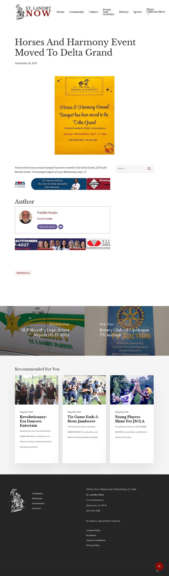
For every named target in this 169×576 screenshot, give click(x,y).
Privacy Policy (93, 545)
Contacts (36, 508)
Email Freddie (44, 219)
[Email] (60, 226)
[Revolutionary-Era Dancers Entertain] (36, 419)
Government (38, 503)
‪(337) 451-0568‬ (93, 510)
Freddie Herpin (47, 212)
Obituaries (37, 498)
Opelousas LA (23, 273)
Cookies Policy (93, 530)
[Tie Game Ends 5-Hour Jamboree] (84, 419)
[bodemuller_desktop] (62, 191)
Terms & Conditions (95, 540)
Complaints (37, 493)
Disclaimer (91, 535)
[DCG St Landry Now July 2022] (62, 252)
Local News (28, 380)
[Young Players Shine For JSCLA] (131, 419)
